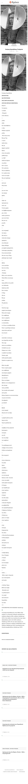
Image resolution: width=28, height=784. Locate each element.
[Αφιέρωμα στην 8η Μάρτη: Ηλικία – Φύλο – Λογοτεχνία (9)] (14, 744)
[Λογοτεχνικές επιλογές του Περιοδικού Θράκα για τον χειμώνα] (14, 716)
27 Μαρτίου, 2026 (6, 732)
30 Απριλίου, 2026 (6, 676)
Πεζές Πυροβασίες (6, 748)
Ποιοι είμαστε (20, 769)
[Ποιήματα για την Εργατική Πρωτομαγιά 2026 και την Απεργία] (14, 661)
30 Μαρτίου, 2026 (6, 704)
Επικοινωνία (22, 771)
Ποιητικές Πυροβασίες (12, 665)
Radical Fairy (5, 665)
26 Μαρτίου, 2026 (6, 759)
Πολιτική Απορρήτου (10, 769)
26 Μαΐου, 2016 (12, 51)
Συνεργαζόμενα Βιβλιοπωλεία (10, 771)
